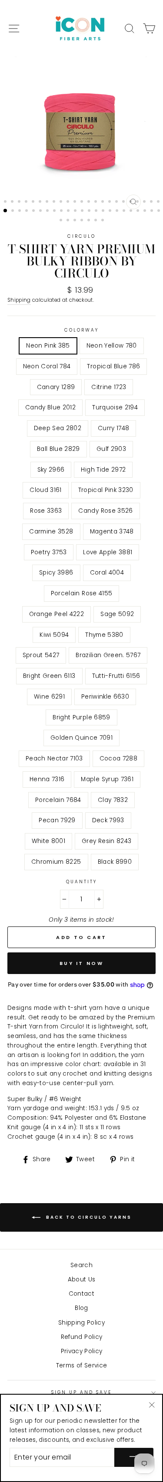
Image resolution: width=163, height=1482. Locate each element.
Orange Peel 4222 (56, 614)
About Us (82, 1279)
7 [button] (48, 202)
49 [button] (75, 221)
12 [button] (82, 202)
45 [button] (152, 211)
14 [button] (96, 202)
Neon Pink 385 (48, 346)
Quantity (81, 881)
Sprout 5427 (41, 655)
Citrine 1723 (108, 387)
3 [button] (20, 202)
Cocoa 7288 (118, 758)
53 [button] (103, 221)
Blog (81, 1308)
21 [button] (145, 202)
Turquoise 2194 (115, 407)
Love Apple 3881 (107, 552)
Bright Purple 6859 (81, 717)
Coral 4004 (107, 573)
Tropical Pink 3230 (105, 490)
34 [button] (76, 211)
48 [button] (69, 221)
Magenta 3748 (112, 531)
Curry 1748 (113, 428)
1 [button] (6, 202)
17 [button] (117, 202)
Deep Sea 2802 (57, 428)
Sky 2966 (51, 470)
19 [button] (131, 202)
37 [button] (97, 211)
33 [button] (69, 211)
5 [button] (34, 202)
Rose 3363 (46, 511)
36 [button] (90, 211)
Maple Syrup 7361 (107, 779)
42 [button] (132, 211)
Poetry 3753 (49, 552)
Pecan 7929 (57, 820)
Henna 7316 (47, 779)
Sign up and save (81, 1392)
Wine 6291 (49, 697)
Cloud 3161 (45, 490)
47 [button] (62, 221)
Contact (81, 1294)
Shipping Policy (81, 1323)
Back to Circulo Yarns (88, 1217)
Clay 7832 (113, 800)
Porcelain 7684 (58, 800)
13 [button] (89, 202)
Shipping (19, 300)
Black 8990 (115, 862)
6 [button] (41, 202)
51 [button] (89, 221)
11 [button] (75, 202)
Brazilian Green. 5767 (108, 655)
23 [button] (159, 202)
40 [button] (118, 211)
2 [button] (13, 202)
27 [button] (27, 211)
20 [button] (138, 202)
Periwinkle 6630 (105, 697)
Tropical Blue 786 (113, 366)
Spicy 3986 (56, 573)
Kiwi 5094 (54, 635)
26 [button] (20, 211)
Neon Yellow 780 (111, 346)
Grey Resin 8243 (106, 841)
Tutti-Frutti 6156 (116, 676)
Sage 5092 (117, 614)
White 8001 (48, 841)
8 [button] (55, 202)
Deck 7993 (108, 820)
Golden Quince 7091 (81, 738)
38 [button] (104, 211)
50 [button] (82, 221)
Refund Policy (81, 1337)
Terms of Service (81, 1365)
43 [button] (138, 211)
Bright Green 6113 (49, 676)
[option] (82, 135)
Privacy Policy (82, 1351)
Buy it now (81, 963)
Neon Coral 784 (47, 366)
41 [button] (125, 211)
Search (81, 1265)
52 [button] (96, 221)
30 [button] (48, 211)
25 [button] (13, 211)
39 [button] (111, 211)
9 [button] (62, 202)
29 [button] (41, 211)
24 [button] (5, 211)
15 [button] (103, 202)
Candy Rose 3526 (105, 511)
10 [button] (69, 202)
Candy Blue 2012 (50, 407)
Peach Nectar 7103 (54, 758)
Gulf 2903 (111, 449)
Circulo (81, 236)
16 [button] (110, 202)
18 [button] (124, 202)
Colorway (81, 330)
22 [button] (152, 202)
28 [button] (34, 211)
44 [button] (145, 211)
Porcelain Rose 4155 (81, 593)
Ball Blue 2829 (58, 449)
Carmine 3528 (51, 531)
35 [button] (83, 211)
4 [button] (27, 202)
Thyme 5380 (104, 635)
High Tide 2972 (103, 470)
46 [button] (159, 211)
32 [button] (62, 211)
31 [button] (55, 211)
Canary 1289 (56, 387)
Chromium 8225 (56, 862)
